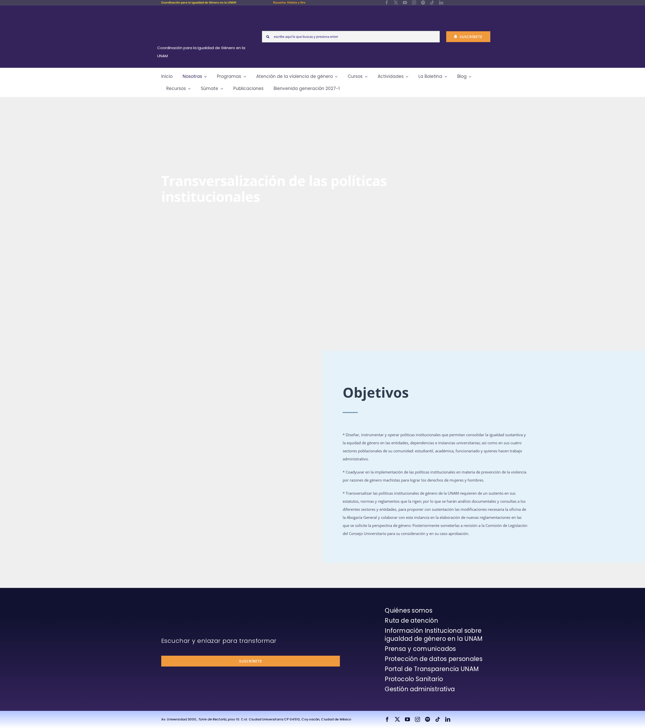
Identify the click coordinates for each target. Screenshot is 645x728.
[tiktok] (432, 3)
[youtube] (405, 3)
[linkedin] (441, 3)
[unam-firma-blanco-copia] (175, 607)
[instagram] (414, 3)
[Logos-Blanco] (203, 11)
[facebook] (387, 3)
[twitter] (396, 3)
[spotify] (423, 3)
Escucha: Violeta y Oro (289, 2)
